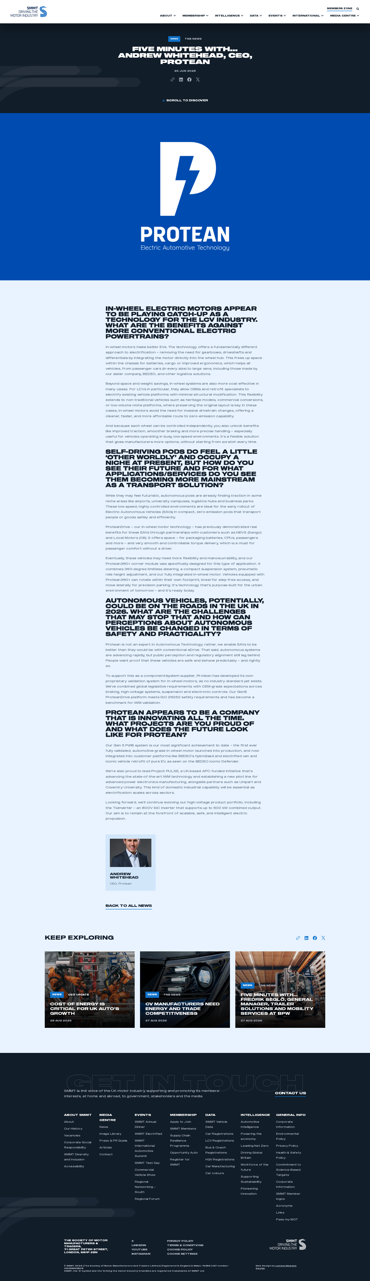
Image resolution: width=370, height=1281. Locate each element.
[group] (90, 989)
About (69, 1122)
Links (280, 1213)
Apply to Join (180, 1122)
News (103, 1127)
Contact (105, 1154)
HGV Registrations (219, 1159)
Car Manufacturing (220, 1166)
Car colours (214, 1173)
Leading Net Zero (255, 1146)
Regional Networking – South (145, 1187)
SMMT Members (183, 1129)
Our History (73, 1129)
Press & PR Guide (113, 1141)
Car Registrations (219, 1134)
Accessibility (74, 1166)
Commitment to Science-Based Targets (288, 1170)
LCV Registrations (219, 1141)
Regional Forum (147, 1199)
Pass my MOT (287, 1219)
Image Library (110, 1134)
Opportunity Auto (184, 1153)
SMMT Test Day (147, 1163)
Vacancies (72, 1136)
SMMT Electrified (148, 1134)
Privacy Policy (287, 1146)
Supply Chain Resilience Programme (180, 1141)
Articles (105, 1147)
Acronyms (284, 1206)
